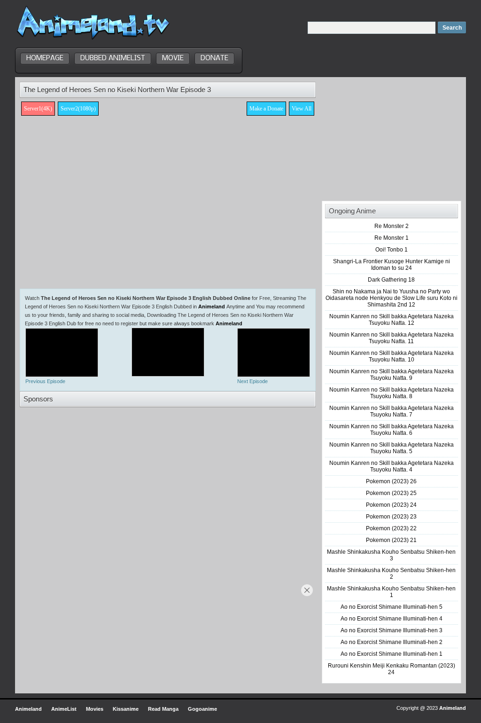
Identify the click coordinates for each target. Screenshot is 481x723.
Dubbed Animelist (112, 58)
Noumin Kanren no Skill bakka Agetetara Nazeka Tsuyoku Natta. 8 (391, 393)
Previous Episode (45, 381)
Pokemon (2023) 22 (391, 528)
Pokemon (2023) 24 (391, 505)
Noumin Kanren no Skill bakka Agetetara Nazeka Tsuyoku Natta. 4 (391, 466)
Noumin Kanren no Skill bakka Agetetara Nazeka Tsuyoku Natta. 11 (391, 338)
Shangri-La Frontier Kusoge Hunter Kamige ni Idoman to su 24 (391, 264)
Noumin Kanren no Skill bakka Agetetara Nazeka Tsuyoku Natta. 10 (391, 356)
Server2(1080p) (78, 108)
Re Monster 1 (391, 238)
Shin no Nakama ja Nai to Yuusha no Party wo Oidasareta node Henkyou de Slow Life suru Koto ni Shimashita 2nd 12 (392, 298)
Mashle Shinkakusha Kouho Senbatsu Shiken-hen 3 (391, 555)
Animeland (211, 306)
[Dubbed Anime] (93, 39)
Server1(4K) (38, 108)
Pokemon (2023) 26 (391, 481)
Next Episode (252, 381)
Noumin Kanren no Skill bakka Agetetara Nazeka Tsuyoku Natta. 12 (391, 319)
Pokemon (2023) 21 (391, 540)
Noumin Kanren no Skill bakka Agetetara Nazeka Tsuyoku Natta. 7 (391, 411)
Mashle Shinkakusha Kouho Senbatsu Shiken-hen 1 (391, 591)
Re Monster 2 (391, 226)
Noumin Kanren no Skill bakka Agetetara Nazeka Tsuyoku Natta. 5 (391, 448)
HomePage (44, 58)
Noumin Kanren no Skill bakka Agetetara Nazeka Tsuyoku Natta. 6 (391, 429)
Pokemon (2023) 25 (391, 493)
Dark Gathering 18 (391, 279)
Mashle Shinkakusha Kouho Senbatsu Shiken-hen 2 (391, 573)
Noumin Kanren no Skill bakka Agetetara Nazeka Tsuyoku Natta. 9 (391, 374)
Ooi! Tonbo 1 (391, 249)
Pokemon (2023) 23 (391, 516)
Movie (173, 58)
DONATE (214, 58)
